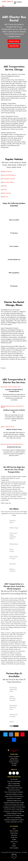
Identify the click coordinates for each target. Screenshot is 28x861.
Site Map (14, 765)
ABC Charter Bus (18, 2)
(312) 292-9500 (14, 46)
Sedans (14, 846)
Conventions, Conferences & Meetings (13, 811)
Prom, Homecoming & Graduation (13, 792)
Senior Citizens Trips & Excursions (14, 796)
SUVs (14, 844)
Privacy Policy (14, 758)
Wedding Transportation (14, 786)
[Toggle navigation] (3, 6)
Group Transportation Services (14, 822)
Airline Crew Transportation (14, 817)
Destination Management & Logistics (14, 820)
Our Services (14, 779)
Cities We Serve (14, 760)
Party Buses (14, 835)
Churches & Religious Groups (14, 794)
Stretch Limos (14, 841)
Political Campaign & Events (13, 813)
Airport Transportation (14, 783)
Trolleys (14, 839)
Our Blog (14, 763)
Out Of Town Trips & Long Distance (13, 809)
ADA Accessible (14, 848)
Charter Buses (14, 833)
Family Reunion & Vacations (14, 798)
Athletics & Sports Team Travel (14, 788)
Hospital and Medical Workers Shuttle (14, 803)
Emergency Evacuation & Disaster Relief (14, 807)
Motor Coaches (14, 831)
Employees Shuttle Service (14, 800)
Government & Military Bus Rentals (14, 805)
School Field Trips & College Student (14, 815)
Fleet (14, 829)
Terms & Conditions (14, 756)
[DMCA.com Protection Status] (14, 726)
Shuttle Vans (14, 837)
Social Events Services (14, 790)
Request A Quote (14, 41)
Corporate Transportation (14, 781)
